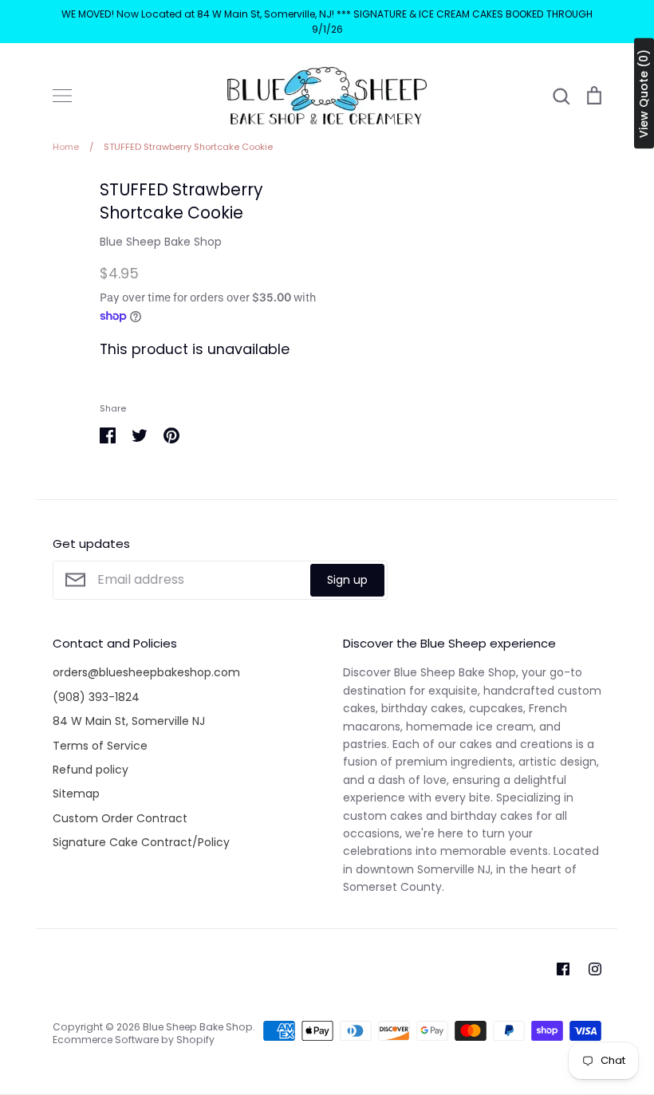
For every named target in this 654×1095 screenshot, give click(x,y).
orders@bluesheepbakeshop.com (146, 672)
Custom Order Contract (120, 818)
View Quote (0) (644, 93)
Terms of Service (100, 746)
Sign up (347, 580)
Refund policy (90, 770)
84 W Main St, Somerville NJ (129, 721)
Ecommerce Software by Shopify (134, 1039)
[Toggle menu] (62, 95)
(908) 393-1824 (96, 697)
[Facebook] (563, 969)
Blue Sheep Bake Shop (161, 242)
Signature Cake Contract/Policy (141, 842)
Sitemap (76, 794)
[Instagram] (595, 969)
